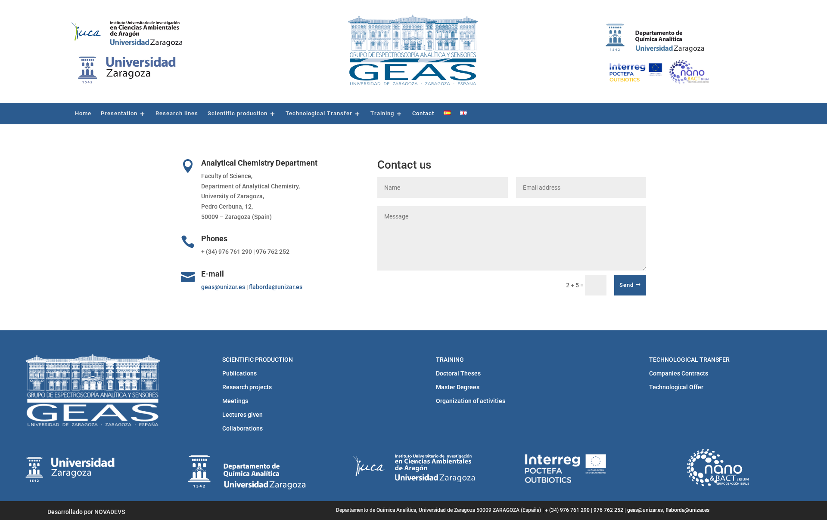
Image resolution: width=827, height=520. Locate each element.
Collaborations (242, 428)
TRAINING (450, 359)
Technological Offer (676, 387)
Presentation (119, 114)
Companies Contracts (678, 373)
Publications (239, 373)
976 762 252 (608, 510)
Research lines (176, 114)
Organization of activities (470, 400)
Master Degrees (457, 387)
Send (626, 285)
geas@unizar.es (223, 286)
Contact (423, 114)
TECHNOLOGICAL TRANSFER (689, 359)
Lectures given (242, 414)
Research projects (247, 387)
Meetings (235, 400)
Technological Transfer (319, 114)
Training (382, 114)
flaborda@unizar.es (275, 286)
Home (83, 114)
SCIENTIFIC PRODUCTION (257, 359)
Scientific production (237, 114)
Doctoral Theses (458, 373)
